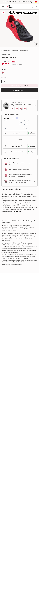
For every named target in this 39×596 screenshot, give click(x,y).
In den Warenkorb (18, 90)
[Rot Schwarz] (3, 72)
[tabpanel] (19, 28)
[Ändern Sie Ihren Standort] (35, 2)
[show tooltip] (17, 118)
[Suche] (29, 6)
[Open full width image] (36, 44)
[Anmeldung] (32, 6)
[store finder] (31, 1)
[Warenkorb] (35, 6)
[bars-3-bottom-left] (3, 6)
